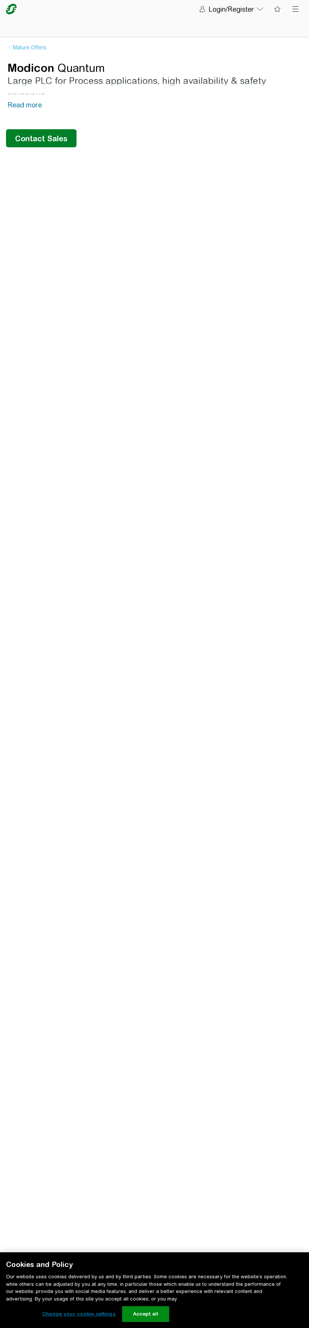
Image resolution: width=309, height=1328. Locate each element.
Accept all (145, 1314)
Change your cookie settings (78, 1314)
